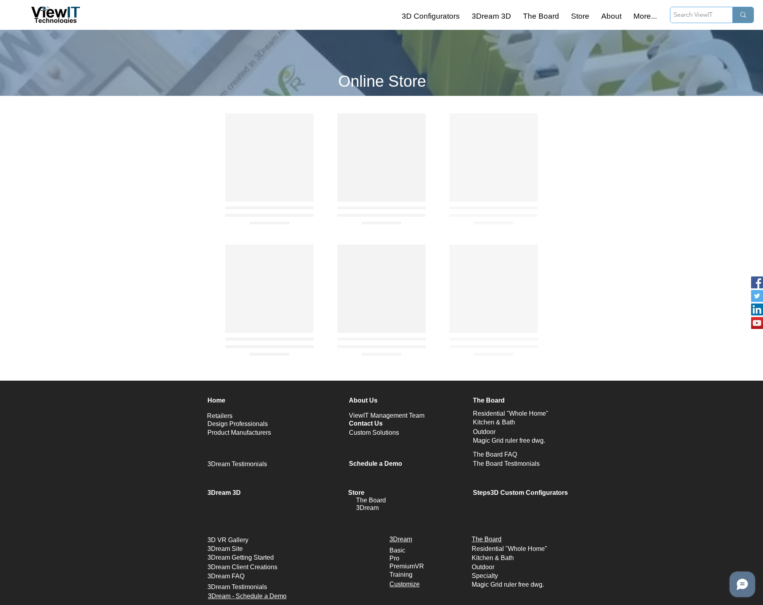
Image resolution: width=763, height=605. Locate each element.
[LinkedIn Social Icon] (757, 309)
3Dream (367, 507)
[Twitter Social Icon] (757, 296)
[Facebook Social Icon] (757, 282)
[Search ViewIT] (742, 15)
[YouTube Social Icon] (757, 323)
